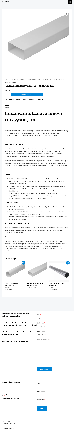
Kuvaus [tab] (7, 107)
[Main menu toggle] (70, 2)
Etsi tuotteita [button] (5, 2)
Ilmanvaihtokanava (22, 79)
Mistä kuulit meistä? (43, 339)
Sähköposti (41, 323)
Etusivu (7, 79)
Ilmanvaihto (13, 79)
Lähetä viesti (44, 369)
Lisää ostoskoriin (27, 94)
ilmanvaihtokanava (38, 99)
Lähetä (42, 408)
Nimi (39, 315)
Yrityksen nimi (41, 331)
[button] (66, 14)
